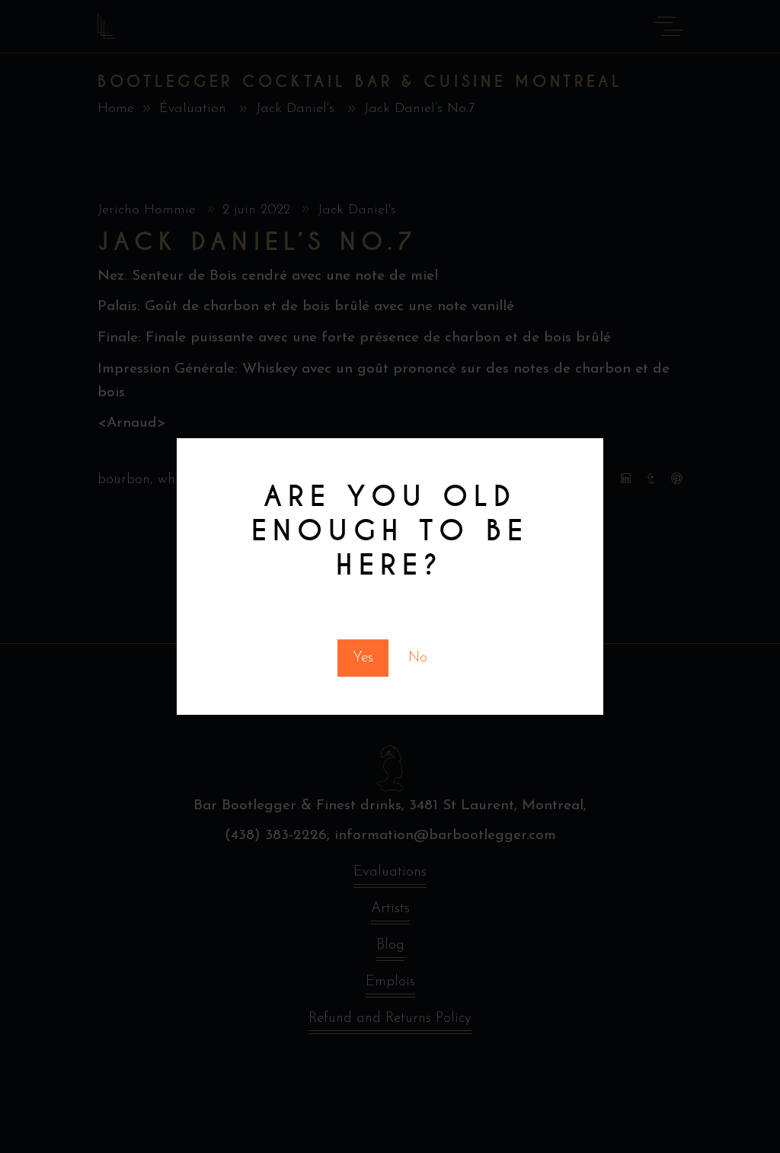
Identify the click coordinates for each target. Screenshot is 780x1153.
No (417, 658)
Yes (363, 658)
